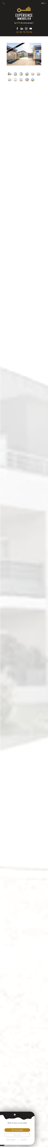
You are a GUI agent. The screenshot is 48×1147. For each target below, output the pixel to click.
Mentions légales (10, 1139)
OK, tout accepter (17, 1130)
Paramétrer (24, 1139)
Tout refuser (17, 1135)
